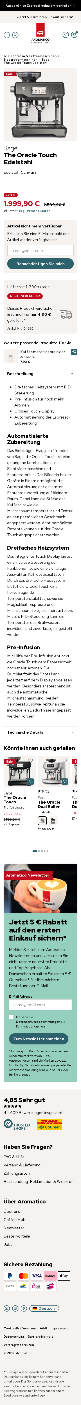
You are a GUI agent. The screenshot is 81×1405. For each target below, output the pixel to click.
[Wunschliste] (66, 35)
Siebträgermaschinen (21, 59)
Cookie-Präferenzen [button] (20, 1328)
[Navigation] (7, 35)
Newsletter (14, 1227)
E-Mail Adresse (20, 996)
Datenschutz (14, 1337)
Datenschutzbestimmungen (38, 1022)
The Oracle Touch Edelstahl (25, 62)
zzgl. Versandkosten (34, 211)
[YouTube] (7, 1308)
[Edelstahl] (42, 820)
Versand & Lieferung (22, 1165)
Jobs (8, 1244)
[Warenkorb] (74, 35)
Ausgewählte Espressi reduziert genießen (39, 6)
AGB (43, 1328)
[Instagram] (15, 1308)
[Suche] (15, 35)
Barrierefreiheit (40, 1337)
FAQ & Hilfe (14, 1156)
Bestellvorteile (17, 1236)
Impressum (59, 1328)
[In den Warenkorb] (74, 352)
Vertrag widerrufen (19, 1345)
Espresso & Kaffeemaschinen (34, 56)
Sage (46, 59)
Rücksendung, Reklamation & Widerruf (38, 1181)
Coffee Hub (14, 1219)
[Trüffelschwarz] (53, 820)
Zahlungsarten (17, 1173)
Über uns (12, 1211)
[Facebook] (24, 1308)
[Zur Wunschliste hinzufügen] (30, 760)
